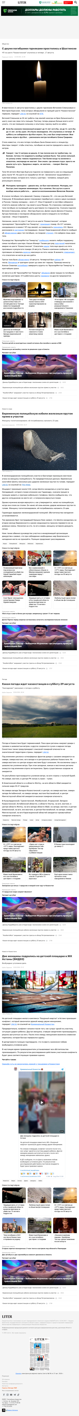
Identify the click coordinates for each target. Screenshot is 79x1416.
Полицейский (13, 543)
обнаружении (11, 233)
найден (57, 260)
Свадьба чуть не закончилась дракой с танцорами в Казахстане (31, 1064)
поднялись (58, 227)
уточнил (49, 233)
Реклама (4, 1381)
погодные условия (47, 820)
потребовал (22, 265)
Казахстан (6, 820)
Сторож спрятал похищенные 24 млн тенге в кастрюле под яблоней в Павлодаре (34, 1248)
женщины (33, 1180)
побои (40, 1180)
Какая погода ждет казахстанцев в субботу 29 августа (24, 398)
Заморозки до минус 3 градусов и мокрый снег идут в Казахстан (28, 885)
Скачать (18, 1373)
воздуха (26, 252)
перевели (45, 276)
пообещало (44, 240)
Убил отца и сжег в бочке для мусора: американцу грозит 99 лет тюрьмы (31, 613)
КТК (41, 114)
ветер (37, 820)
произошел (45, 224)
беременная (39, 543)
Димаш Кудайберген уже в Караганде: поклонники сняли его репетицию (30, 382)
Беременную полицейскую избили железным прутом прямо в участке (29, 387)
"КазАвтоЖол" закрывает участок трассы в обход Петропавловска (28, 393)
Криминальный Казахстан (42, 1024)
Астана (20, 1180)
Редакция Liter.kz (7, 57)
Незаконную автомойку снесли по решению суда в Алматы (25, 349)
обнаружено (23, 260)
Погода (25, 820)
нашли (46, 246)
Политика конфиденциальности (12, 1383)
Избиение (30, 543)
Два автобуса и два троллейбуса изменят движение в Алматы (27, 1255)
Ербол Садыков (7, 692)
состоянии (19, 230)
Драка (26, 1180)
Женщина (22, 543)
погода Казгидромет (60, 820)
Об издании (6, 1379)
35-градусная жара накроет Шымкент (17, 892)
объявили (45, 273)
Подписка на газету (67, 2)
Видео (13, 1180)
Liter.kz (23, 114)
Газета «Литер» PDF (9, 1388)
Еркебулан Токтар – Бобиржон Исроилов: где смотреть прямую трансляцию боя (37, 374)
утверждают (69, 252)
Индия (5, 543)
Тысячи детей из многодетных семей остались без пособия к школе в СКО (31, 343)
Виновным (13, 262)
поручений (60, 243)
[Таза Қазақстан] (58, 2)
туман (31, 820)
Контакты (5, 1386)
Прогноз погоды (16, 820)
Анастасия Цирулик (8, 425)
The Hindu (26, 485)
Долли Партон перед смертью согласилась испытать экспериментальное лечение (34, 620)
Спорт (6, 371)
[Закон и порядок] (45, 2)
